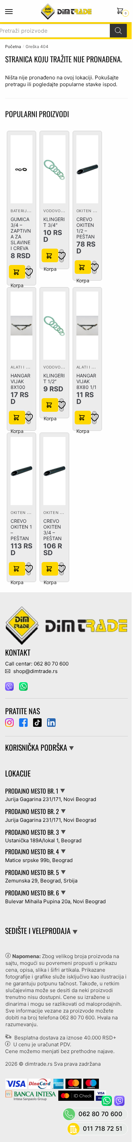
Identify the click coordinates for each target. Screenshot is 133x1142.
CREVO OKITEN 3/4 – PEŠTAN (52, 529)
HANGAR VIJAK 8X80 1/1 (86, 381)
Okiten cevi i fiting (97, 210)
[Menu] (15, 12)
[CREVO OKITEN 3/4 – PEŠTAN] (54, 471)
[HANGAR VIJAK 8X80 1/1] (87, 325)
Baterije (20, 210)
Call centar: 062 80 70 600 (37, 663)
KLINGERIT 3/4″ (54, 222)
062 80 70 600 (77, 1017)
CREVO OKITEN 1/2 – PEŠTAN (85, 227)
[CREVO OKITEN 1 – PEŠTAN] (21, 471)
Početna (13, 46)
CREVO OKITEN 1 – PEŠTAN (21, 529)
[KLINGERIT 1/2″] (54, 326)
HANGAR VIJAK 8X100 (20, 381)
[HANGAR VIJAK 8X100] (21, 325)
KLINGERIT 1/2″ (54, 378)
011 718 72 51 (102, 1128)
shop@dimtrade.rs (35, 671)
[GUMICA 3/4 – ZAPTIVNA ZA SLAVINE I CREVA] (21, 169)
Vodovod (53, 210)
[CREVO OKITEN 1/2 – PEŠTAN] (87, 169)
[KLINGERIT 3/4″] (54, 169)
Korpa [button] (17, 272)
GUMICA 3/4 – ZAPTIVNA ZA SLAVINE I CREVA (21, 233)
